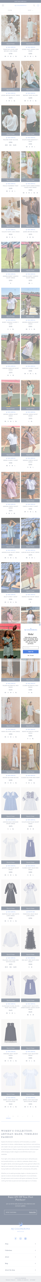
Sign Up (30, 651)
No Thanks (31, 655)
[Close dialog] (39, 624)
